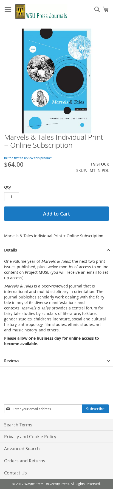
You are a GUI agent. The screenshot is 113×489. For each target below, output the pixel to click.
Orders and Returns (24, 461)
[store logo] (41, 11)
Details (10, 250)
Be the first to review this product (28, 158)
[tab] (56, 250)
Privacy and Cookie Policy (30, 437)
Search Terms (18, 425)
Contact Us (15, 473)
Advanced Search (22, 449)
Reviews (11, 360)
